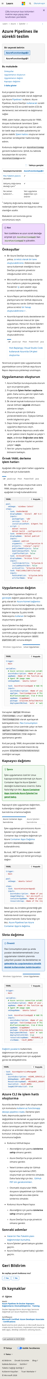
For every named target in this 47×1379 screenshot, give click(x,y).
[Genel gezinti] (2, 3)
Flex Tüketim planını (12, 176)
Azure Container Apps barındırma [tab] (12, 821)
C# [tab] (9, 341)
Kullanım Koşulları (10, 1371)
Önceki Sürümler (21, 1360)
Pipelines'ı (17, 99)
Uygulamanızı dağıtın (13, 78)
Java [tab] (42, 341)
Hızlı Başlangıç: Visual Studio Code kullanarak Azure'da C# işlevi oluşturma (26, 351)
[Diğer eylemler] (42, 24)
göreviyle (7, 597)
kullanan (19, 616)
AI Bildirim (6, 1360)
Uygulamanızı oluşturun (14, 74)
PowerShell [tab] (34, 341)
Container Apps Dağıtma (22, 839)
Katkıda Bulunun (9, 1364)
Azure (13, 24)
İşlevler (22, 24)
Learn (5, 24)
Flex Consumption (28, 723)
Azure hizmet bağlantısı (28, 601)
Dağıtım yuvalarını (11, 1049)
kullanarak (32, 103)
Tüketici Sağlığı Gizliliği (12, 1368)
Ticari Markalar (27, 1371)
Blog (34, 1360)
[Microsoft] (23, 3)
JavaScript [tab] (16, 341)
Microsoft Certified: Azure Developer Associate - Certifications (23, 1320)
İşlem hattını (22, 134)
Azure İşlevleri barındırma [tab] (33, 821)
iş (18, 286)
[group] (23, 183)
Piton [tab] (25, 341)
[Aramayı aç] (30, 3)
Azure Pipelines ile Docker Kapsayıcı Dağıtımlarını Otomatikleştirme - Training (21, 1304)
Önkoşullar (9, 71)
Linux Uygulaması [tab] (31, 647)
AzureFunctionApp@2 (33, 171)
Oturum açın (39, 3)
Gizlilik (23, 1364)
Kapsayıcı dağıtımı (12, 81)
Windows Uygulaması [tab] (12, 647)
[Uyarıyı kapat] (44, 10)
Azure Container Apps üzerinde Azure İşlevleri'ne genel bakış (22, 793)
